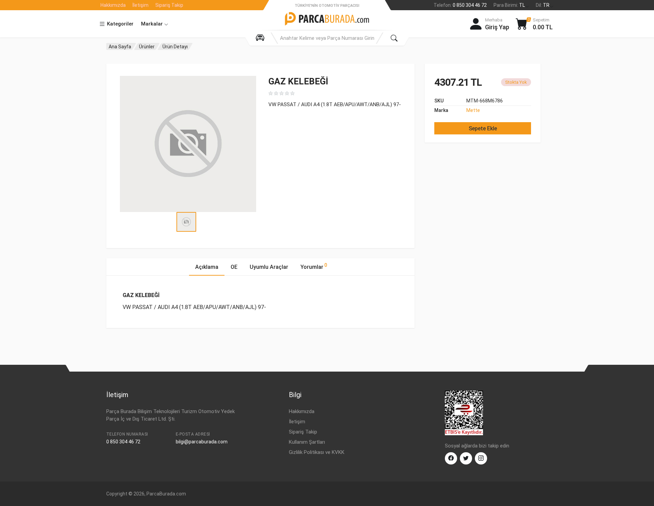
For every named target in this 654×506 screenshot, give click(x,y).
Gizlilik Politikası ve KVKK (316, 452)
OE (234, 267)
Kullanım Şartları (307, 442)
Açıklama (206, 267)
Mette (473, 110)
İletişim (141, 5)
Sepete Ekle (483, 128)
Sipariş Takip (169, 5)
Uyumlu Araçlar (269, 267)
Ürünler (147, 46)
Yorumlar (313, 266)
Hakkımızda (113, 5)
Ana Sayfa (120, 46)
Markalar (152, 24)
